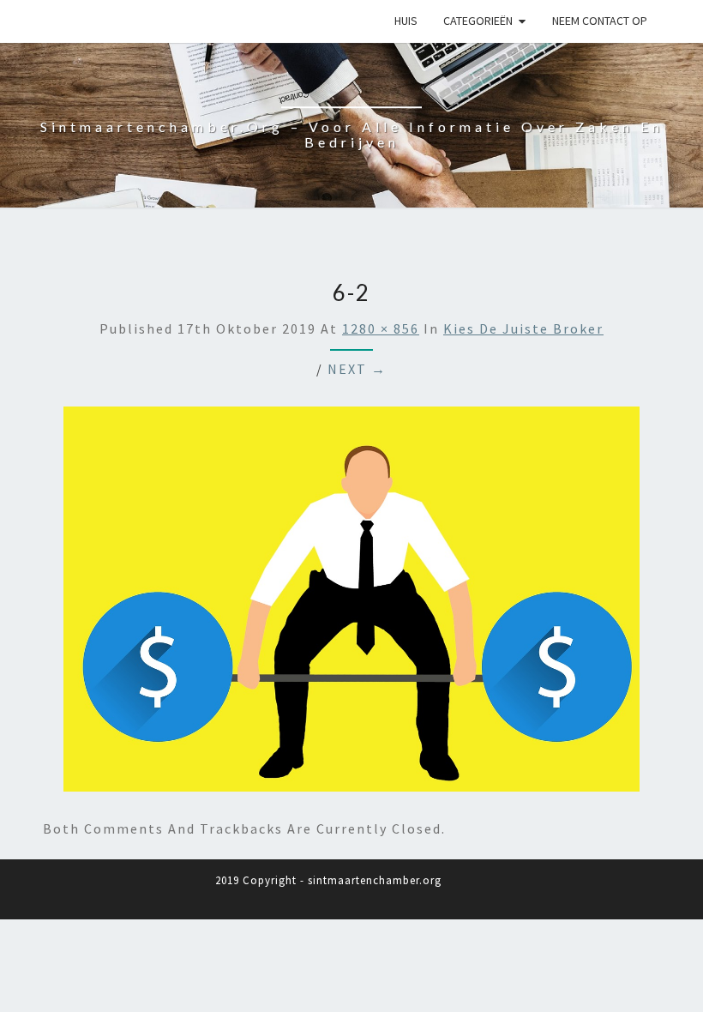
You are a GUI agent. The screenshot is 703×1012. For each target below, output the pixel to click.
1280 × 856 (380, 328)
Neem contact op (599, 20)
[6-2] (351, 603)
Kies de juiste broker (523, 328)
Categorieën (478, 20)
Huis (406, 20)
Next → (357, 368)
